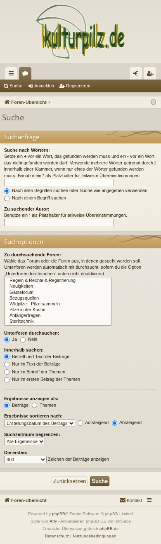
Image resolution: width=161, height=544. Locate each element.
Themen (47, 405)
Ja (14, 339)
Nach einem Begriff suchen (38, 197)
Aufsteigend (96, 422)
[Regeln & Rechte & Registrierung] (58, 281)
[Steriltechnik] (58, 321)
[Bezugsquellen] (58, 298)
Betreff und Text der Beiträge (40, 356)
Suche (15, 85)
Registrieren (78, 85)
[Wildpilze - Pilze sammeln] (58, 304)
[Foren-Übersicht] (80, 31)
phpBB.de (109, 528)
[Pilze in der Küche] (58, 310)
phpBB (58, 513)
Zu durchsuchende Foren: (32, 254)
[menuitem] (130, 500)
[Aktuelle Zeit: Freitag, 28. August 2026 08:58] (153, 102)
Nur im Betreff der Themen (38, 371)
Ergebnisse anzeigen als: (31, 398)
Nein (32, 339)
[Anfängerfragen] (58, 316)
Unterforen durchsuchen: (31, 333)
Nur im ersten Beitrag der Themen (45, 379)
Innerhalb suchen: (24, 349)
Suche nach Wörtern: (27, 150)
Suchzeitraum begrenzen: (32, 434)
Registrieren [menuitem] (151, 75)
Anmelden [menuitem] (137, 75)
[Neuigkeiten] (58, 286)
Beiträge (19, 405)
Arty (53, 521)
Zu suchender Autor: (27, 208)
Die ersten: (16, 452)
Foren (26, 75)
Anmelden (44, 85)
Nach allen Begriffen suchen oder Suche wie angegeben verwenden (79, 190)
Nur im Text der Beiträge (36, 363)
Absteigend (130, 422)
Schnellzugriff (12, 75)
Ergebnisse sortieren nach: (33, 415)
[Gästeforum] (58, 292)
